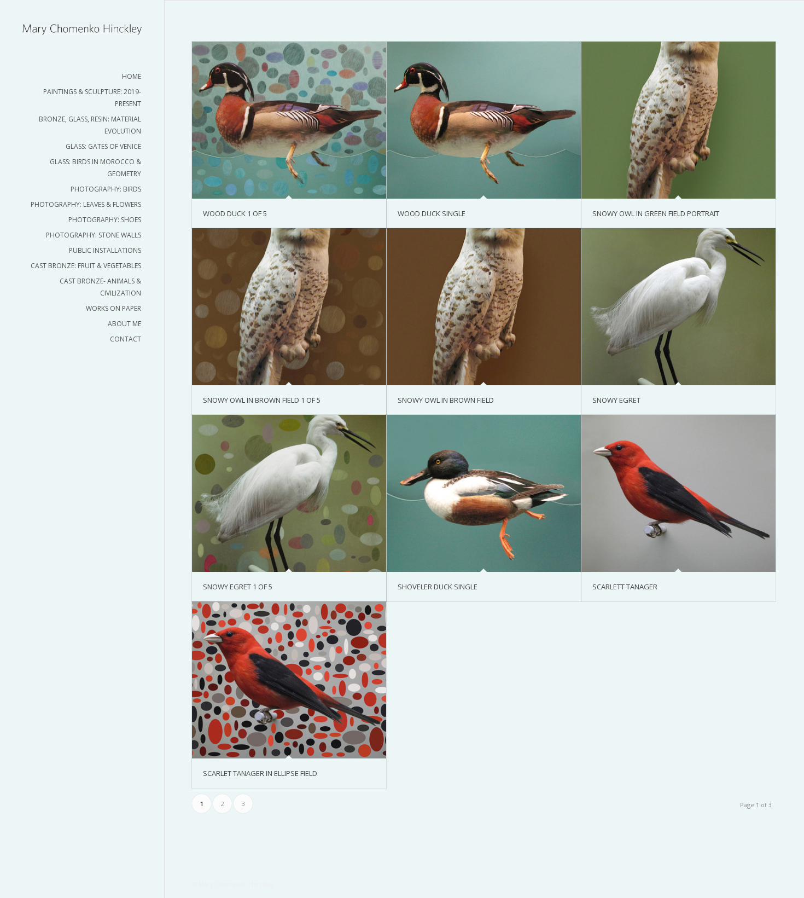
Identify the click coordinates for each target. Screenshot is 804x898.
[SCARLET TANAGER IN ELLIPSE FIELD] (289, 679)
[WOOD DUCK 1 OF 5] (289, 120)
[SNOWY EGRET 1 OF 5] (289, 493)
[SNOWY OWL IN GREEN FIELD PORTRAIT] (678, 120)
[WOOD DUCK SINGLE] (484, 120)
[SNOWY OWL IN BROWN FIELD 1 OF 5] (289, 306)
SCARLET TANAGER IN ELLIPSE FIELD (260, 773)
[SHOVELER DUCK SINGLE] (484, 493)
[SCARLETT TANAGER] (678, 493)
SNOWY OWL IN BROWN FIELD (446, 400)
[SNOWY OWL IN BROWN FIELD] (484, 306)
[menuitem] (82, 76)
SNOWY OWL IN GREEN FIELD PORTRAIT (655, 213)
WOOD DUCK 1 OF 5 (235, 213)
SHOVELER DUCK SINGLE (437, 587)
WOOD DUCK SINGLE (431, 213)
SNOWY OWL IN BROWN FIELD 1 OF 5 (262, 400)
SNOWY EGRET (616, 400)
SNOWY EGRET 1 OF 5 (237, 587)
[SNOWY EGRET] (678, 306)
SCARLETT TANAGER (624, 587)
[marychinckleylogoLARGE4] (82, 29)
